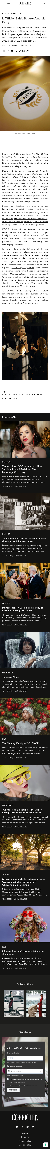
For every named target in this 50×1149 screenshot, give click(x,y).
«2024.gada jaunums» (35, 225)
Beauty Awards (18, 300)
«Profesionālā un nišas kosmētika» (31, 218)
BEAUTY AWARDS (11, 13)
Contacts (25, 1137)
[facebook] (8, 51)
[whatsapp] (23, 51)
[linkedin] (16, 51)
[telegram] (27, 51)
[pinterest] (12, 51)
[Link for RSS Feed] (33, 1127)
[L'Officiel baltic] (25, 3)
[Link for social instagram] (27, 1127)
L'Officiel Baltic (10, 398)
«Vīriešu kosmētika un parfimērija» (18, 221)
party (39, 395)
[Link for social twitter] (17, 1127)
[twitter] (20, 51)
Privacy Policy (25, 1141)
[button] (45, 346)
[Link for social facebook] (22, 1127)
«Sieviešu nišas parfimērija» (31, 209)
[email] (4, 51)
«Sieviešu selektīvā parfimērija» (17, 212)
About (25, 1133)
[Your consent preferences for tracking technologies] (45, 1144)
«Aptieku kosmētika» (23, 215)
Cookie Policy (25, 1145)
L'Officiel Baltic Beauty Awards (18, 395)
